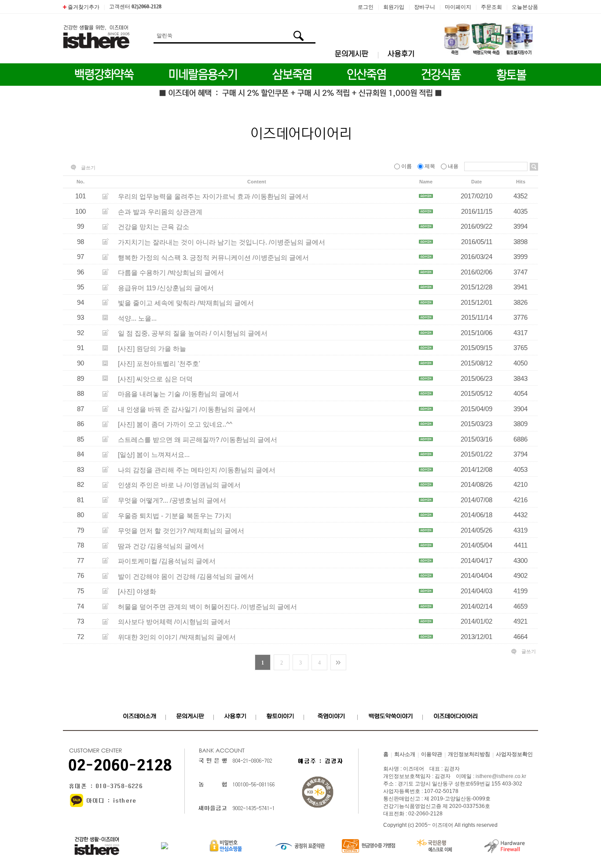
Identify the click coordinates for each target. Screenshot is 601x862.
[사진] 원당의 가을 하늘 (152, 348)
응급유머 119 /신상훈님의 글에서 (166, 287)
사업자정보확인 (514, 755)
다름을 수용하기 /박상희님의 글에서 (171, 272)
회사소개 (404, 755)
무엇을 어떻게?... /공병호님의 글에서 (172, 500)
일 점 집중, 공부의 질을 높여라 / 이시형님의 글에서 (193, 333)
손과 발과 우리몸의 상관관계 (160, 211)
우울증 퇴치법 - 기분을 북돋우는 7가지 (174, 515)
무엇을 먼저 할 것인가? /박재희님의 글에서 (181, 530)
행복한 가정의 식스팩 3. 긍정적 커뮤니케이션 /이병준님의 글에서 (213, 257)
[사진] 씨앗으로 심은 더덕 (155, 378)
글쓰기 (88, 167)
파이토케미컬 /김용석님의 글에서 (167, 561)
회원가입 (393, 7)
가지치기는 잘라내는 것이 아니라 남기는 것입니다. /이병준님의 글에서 (221, 242)
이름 (406, 166)
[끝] (338, 662)
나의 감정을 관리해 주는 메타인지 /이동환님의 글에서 (196, 469)
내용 (453, 166)
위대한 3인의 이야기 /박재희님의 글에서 (177, 636)
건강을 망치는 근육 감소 (153, 226)
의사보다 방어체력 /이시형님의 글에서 (174, 621)
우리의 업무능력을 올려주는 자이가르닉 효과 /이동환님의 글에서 (213, 196)
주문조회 (491, 7)
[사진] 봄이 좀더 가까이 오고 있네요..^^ (175, 424)
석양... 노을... (137, 317)
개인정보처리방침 (469, 755)
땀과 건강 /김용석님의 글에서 (161, 545)
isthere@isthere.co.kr (501, 777)
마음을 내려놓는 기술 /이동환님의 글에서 (178, 394)
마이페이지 (458, 7)
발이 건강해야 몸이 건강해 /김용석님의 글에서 (186, 576)
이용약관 (431, 755)
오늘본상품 (525, 7)
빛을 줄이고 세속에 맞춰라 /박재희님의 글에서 (186, 303)
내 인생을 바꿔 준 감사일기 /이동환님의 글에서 (187, 409)
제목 (429, 166)
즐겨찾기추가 (82, 7)
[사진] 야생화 (137, 591)
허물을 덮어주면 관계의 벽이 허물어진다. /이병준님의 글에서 (207, 606)
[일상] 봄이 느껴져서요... (154, 454)
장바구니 (424, 7)
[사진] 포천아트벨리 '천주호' (159, 363)
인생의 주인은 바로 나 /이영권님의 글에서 (179, 485)
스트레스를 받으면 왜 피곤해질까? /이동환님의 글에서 (197, 439)
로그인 (366, 7)
